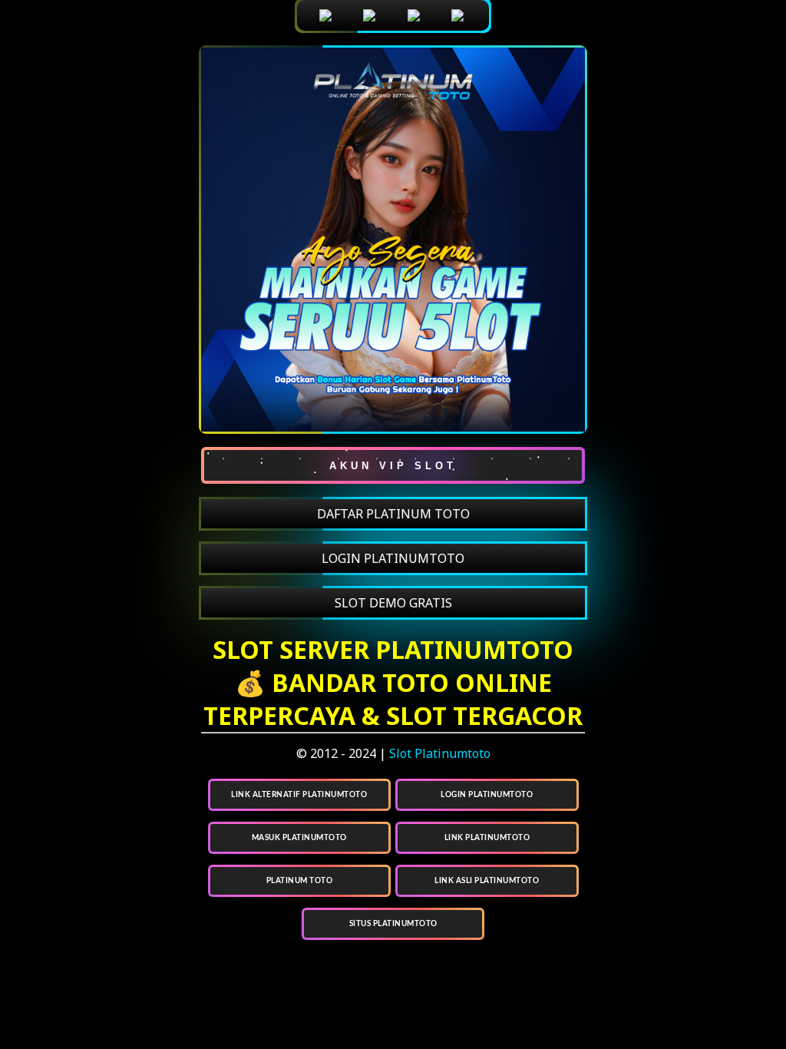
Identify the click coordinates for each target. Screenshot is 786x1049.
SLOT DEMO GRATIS (393, 602)
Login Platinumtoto (487, 795)
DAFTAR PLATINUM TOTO (393, 513)
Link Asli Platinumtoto (486, 881)
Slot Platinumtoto (439, 753)
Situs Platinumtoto (393, 924)
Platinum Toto (299, 881)
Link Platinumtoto (487, 838)
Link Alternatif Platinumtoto (299, 795)
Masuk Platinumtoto (299, 838)
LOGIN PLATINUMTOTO (393, 558)
